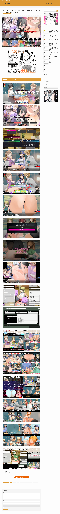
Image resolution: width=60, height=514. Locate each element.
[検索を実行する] (57, 11)
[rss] (56, 0)
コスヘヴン (45, 80)
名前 (3, 500)
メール (3, 502)
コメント (4, 492)
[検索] (57, 0)
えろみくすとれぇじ (7, 3)
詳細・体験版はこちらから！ (21, 477)
